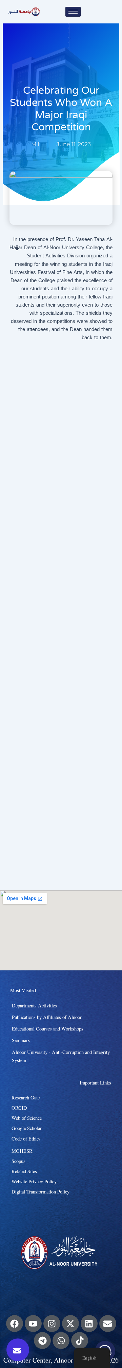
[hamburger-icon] (73, 12)
